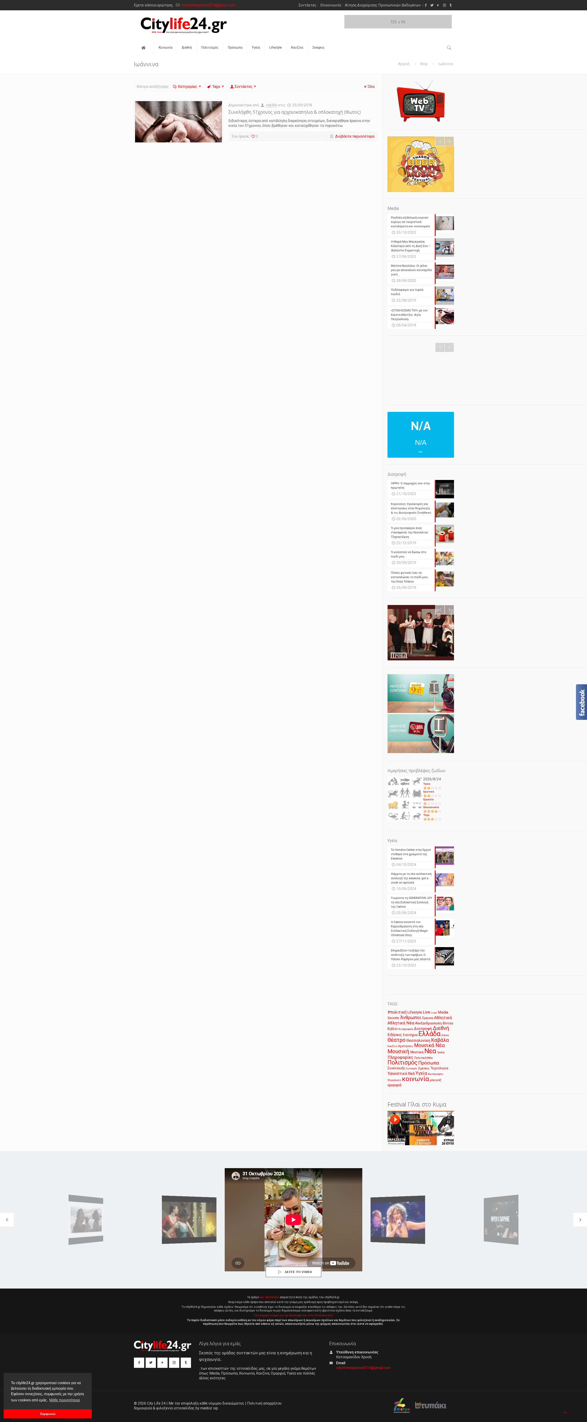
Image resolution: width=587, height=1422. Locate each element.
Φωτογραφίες (435, 1074)
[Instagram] (444, 5)
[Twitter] (432, 5)
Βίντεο (448, 1023)
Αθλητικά (443, 1017)
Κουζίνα (392, 1046)
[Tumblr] (450, 5)
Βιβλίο (393, 1029)
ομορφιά (394, 1085)
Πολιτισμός (402, 1062)
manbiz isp (209, 1408)
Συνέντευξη (396, 1068)
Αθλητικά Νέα (401, 1022)
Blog (423, 64)
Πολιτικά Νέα (423, 1057)
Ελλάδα (429, 1034)
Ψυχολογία (394, 1080)
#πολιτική (397, 1012)
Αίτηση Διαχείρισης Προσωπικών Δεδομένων (383, 5)
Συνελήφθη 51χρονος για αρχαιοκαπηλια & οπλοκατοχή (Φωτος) (294, 112)
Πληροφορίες (400, 1057)
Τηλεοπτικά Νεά (401, 1073)
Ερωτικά (428, 791)
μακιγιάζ (435, 1080)
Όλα (371, 86)
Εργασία (428, 799)
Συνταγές (411, 1068)
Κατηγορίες (187, 86)
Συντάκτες (307, 5)
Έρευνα (427, 1018)
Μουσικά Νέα (429, 1045)
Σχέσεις (423, 1068)
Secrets (393, 1018)
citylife (271, 105)
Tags (216, 86)
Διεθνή (441, 1028)
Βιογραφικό (406, 1029)
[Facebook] (426, 5)
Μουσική (398, 1051)
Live (426, 1012)
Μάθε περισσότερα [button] (64, 1400)
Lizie (434, 1012)
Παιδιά (440, 1052)
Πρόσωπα (428, 1063)
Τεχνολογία (439, 1068)
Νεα (430, 1051)
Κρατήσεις (405, 1046)
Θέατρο (396, 1040)
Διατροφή (423, 1028)
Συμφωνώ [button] (47, 1414)
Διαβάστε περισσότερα (354, 136)
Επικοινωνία (330, 5)
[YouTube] (438, 5)
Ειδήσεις (395, 1035)
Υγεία (426, 783)
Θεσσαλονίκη (418, 1040)
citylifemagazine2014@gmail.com (208, 5)
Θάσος (445, 1035)
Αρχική (404, 64)
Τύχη (426, 815)
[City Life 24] (184, 25)
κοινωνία (415, 1079)
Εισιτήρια (410, 1035)
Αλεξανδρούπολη (428, 1023)
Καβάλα (440, 1040)
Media (443, 1012)
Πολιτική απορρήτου (264, 1403)
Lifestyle (414, 1012)
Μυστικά (417, 1052)
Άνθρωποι (410, 1017)
